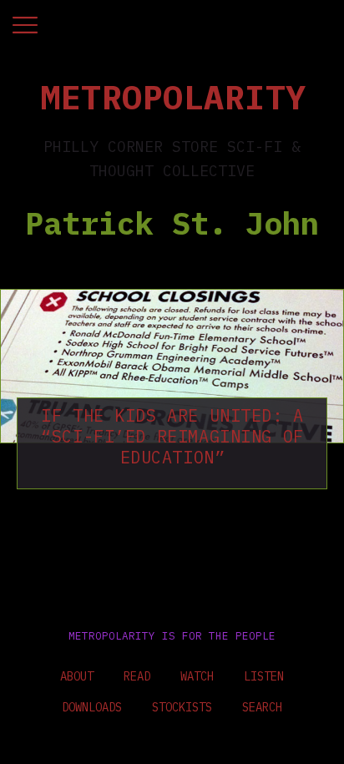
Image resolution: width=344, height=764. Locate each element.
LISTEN (264, 676)
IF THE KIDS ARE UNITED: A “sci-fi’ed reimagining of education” (172, 436)
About (77, 676)
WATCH (197, 676)
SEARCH (262, 707)
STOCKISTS (182, 707)
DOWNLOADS (92, 707)
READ (137, 676)
